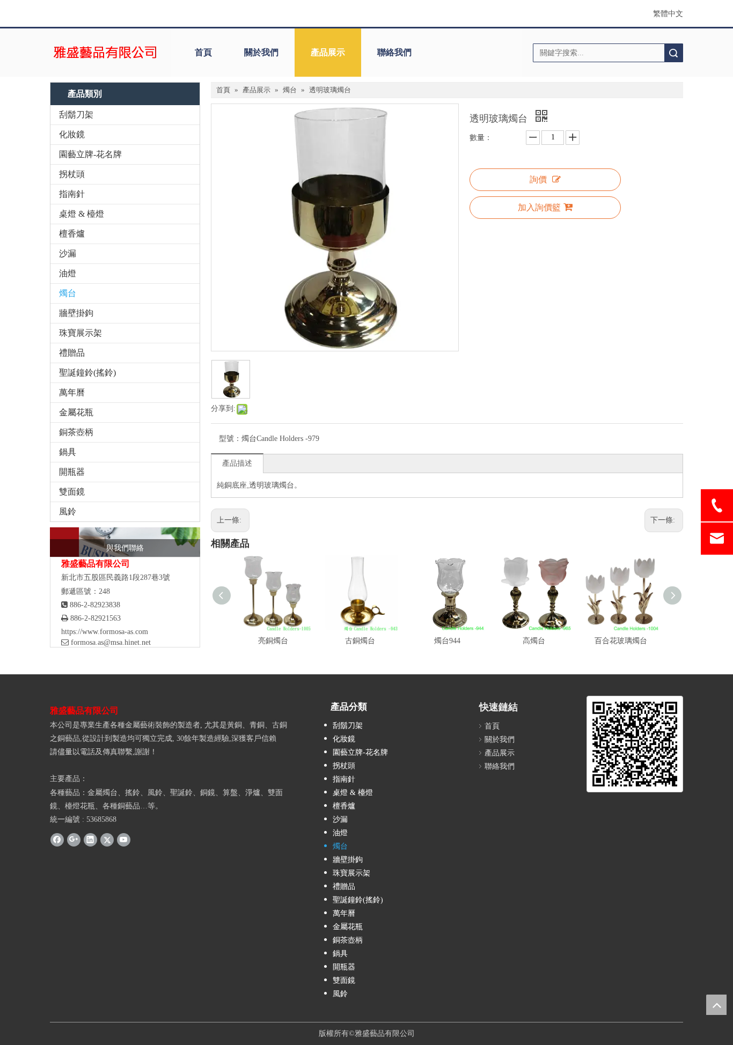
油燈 (67, 273)
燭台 (67, 293)
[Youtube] (123, 839)
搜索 (673, 53)
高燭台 (534, 641)
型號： (230, 439)
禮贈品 (72, 352)
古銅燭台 (360, 641)
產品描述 (237, 463)
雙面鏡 (72, 491)
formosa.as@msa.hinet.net (106, 642)
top (716, 1005)
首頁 (203, 52)
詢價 (538, 179)
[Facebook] (57, 839)
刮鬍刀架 (76, 114)
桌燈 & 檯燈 (81, 213)
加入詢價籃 (539, 207)
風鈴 (67, 511)
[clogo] (105, 52)
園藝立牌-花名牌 (90, 154)
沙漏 (67, 253)
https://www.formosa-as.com (104, 632)
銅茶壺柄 (76, 432)
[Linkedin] (90, 839)
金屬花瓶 (76, 412)
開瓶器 (72, 471)
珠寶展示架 (80, 332)
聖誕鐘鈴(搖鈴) (87, 372)
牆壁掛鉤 (76, 313)
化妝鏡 (72, 134)
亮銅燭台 (273, 641)
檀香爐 (72, 233)
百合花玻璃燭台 (621, 641)
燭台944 (447, 641)
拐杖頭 (72, 174)
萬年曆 (72, 392)
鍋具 (67, 452)
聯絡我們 (394, 52)
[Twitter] (107, 839)
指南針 (72, 193)
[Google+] (73, 839)
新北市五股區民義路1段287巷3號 (115, 577)
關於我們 (261, 52)
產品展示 (328, 52)
